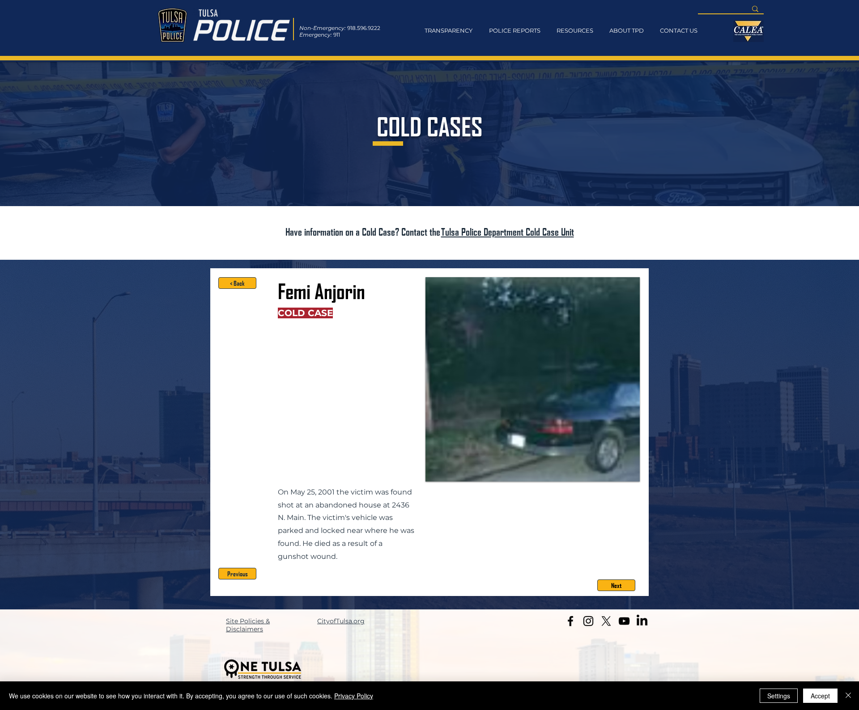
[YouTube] (624, 621)
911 (336, 34)
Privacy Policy (353, 695)
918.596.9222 (363, 28)
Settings (778, 695)
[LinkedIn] (642, 621)
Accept (820, 695)
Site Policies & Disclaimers (248, 625)
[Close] (848, 696)
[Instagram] (588, 621)
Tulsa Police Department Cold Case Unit (507, 231)
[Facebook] (570, 621)
